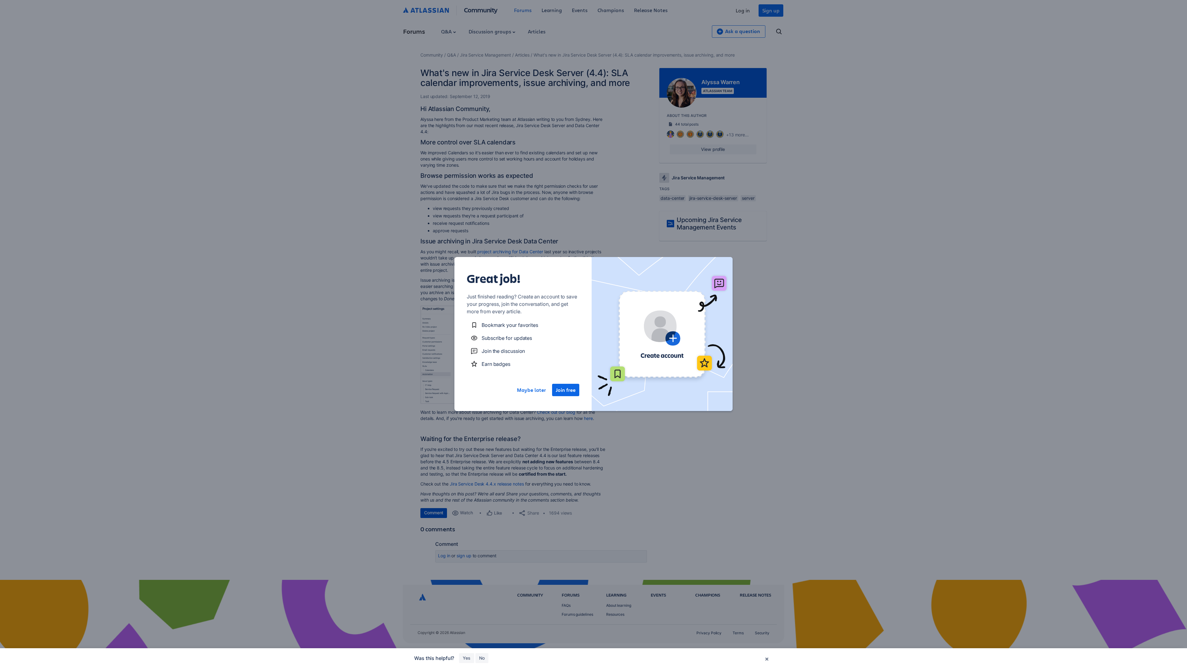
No (482, 658)
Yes (466, 658)
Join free (566, 390)
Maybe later (531, 390)
